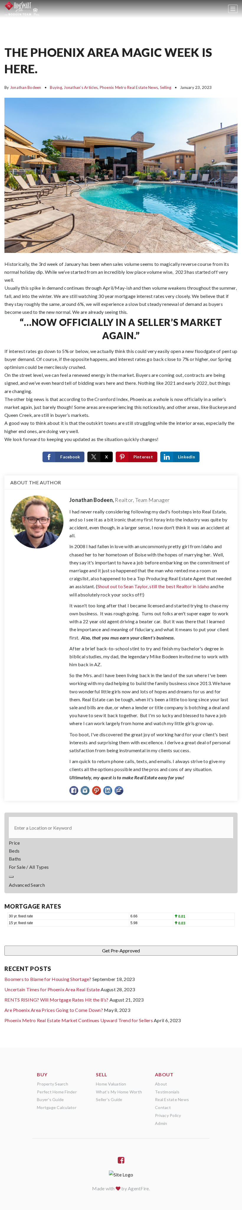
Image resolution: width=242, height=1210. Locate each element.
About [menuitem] (161, 1083)
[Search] (11, 877)
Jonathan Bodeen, (119, 500)
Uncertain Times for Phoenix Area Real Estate (52, 989)
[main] (121, 524)
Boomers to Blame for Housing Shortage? (47, 979)
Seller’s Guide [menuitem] (109, 1099)
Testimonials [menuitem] (167, 1091)
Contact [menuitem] (163, 1107)
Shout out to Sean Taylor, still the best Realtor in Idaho (153, 586)
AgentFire (138, 1188)
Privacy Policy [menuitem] (168, 1115)
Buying (56, 87)
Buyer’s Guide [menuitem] (50, 1099)
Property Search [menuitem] (52, 1083)
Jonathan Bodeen (25, 87)
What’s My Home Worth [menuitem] (119, 1091)
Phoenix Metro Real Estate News (129, 87)
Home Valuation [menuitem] (111, 1083)
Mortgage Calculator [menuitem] (56, 1107)
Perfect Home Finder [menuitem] (57, 1091)
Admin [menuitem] (161, 1123)
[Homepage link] (21, 9)
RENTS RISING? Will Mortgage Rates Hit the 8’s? (56, 999)
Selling (165, 87)
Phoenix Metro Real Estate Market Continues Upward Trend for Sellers (78, 1020)
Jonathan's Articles (81, 87)
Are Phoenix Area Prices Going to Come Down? (53, 1010)
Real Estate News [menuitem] (172, 1099)
